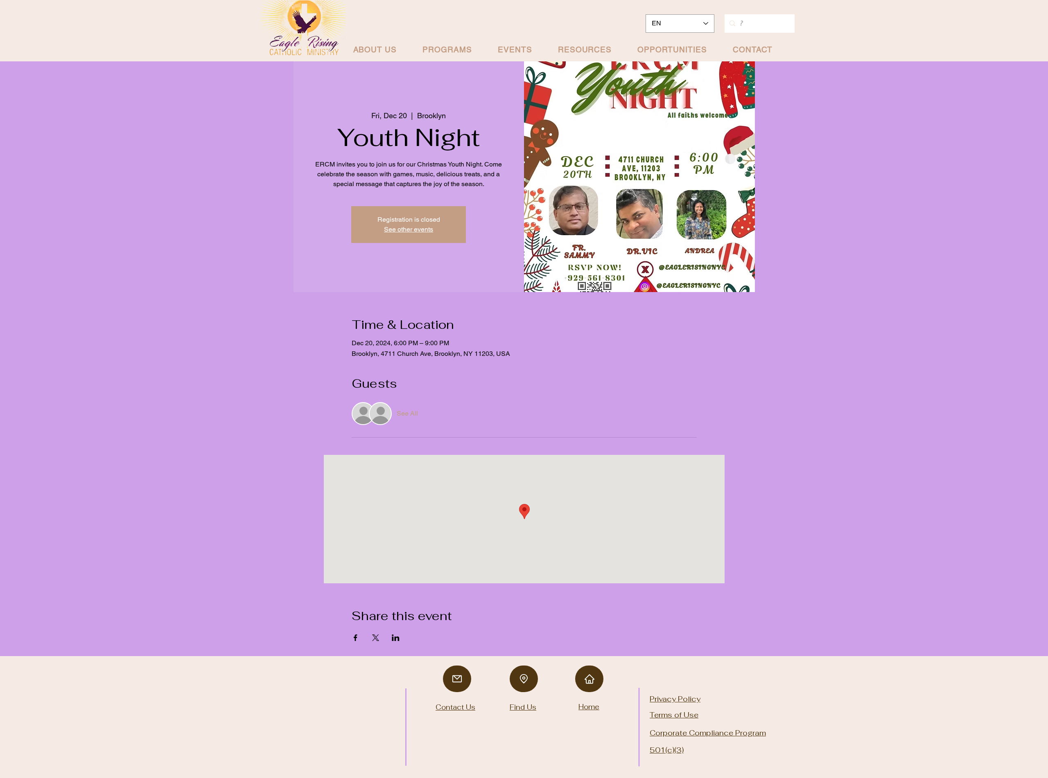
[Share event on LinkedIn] (396, 637)
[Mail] (457, 679)
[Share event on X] (375, 637)
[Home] (589, 679)
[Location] (524, 679)
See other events (408, 229)
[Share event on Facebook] (355, 637)
